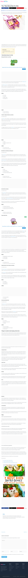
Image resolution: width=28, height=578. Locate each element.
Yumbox (4, 118)
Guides (16, 565)
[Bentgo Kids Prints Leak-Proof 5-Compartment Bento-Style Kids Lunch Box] (14, 62)
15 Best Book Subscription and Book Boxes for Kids (10, 462)
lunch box (4, 154)
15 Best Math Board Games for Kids (8, 461)
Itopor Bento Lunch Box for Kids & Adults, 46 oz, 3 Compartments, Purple (13, 226)
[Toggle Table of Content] (13, 49)
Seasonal (10, 570)
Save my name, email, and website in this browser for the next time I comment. (13, 554)
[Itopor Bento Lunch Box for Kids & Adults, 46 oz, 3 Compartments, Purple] (14, 221)
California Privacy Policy (22, 576)
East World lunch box (9, 198)
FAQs (3, 52)
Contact (17, 568)
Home (2, 4)
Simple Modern (5, 269)
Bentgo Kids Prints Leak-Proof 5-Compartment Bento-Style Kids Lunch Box (14, 67)
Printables (10, 569)
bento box (4, 272)
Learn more (24, 10)
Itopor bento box (13, 236)
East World (4, 192)
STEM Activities (11, 568)
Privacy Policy (14, 576)
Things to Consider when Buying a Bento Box (8, 51)
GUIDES (4, 4)
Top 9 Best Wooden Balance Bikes (8, 460)
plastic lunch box (5, 84)
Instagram (23, 568)
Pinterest (23, 565)
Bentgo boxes (24, 81)
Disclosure (18, 576)
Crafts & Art (10, 565)
